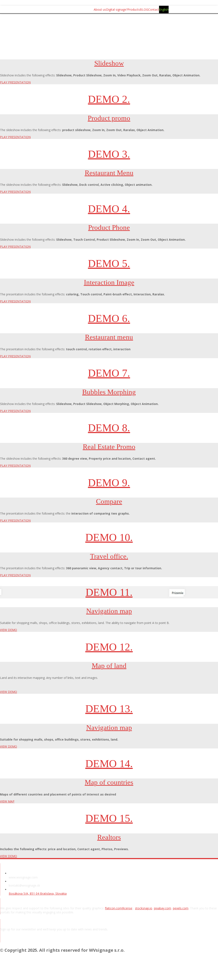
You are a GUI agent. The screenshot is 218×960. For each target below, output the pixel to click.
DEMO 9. (109, 483)
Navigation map (109, 611)
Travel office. (109, 556)
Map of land (109, 666)
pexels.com (180, 908)
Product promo (109, 118)
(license (127, 908)
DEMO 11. (109, 592)
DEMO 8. (109, 428)
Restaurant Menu (109, 173)
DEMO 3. (109, 154)
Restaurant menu (109, 337)
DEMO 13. (109, 709)
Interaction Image (109, 282)
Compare (109, 501)
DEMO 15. (109, 818)
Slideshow (109, 63)
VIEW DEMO (8, 630)
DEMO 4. (109, 209)
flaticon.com (113, 908)
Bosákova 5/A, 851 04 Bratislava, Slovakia (38, 893)
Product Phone (109, 227)
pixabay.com (162, 908)
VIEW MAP (7, 801)
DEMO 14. (109, 764)
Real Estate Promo (109, 447)
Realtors (109, 837)
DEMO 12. (109, 647)
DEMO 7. (109, 373)
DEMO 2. (109, 99)
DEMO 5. (109, 263)
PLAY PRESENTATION (15, 82)
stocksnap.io (143, 908)
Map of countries (109, 782)
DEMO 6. (109, 318)
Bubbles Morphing (109, 392)
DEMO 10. (109, 537)
